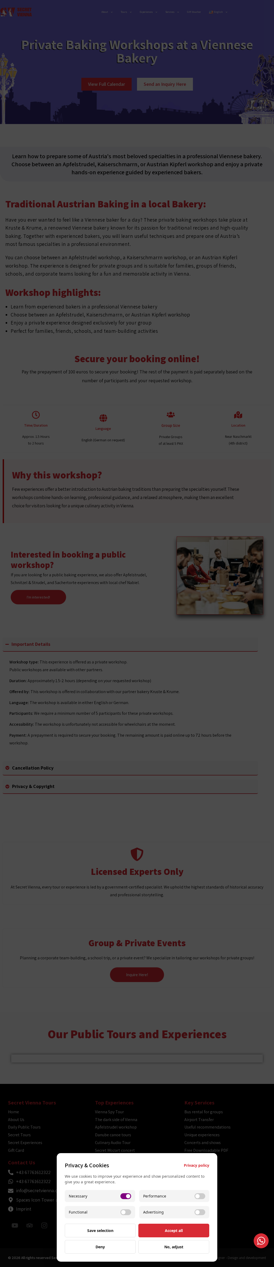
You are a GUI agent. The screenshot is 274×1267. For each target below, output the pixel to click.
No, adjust (173, 1246)
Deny (100, 1246)
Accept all (174, 1230)
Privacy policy (196, 1165)
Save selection (100, 1230)
